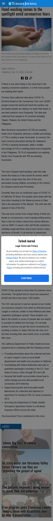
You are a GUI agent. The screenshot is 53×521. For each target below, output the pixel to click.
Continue (26, 278)
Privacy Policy (12, 258)
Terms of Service (39, 251)
